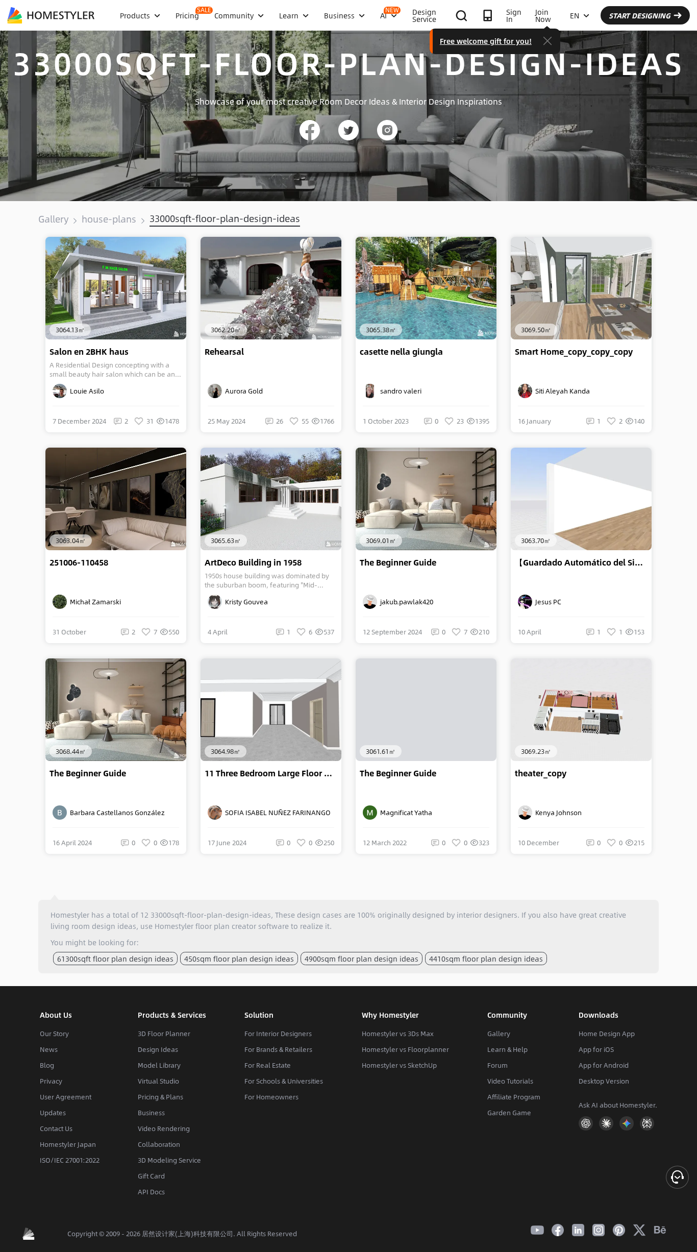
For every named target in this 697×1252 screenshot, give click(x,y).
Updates (53, 1113)
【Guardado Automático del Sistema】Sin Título (583, 562)
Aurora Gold (242, 391)
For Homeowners (271, 1097)
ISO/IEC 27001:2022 (69, 1160)
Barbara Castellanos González (116, 812)
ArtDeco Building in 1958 (253, 562)
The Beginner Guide (398, 562)
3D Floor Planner (164, 1033)
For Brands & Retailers (278, 1049)
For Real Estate (267, 1065)
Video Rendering (164, 1128)
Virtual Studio (158, 1081)
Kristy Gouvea (245, 602)
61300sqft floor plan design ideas (115, 958)
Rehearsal (224, 351)
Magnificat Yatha (404, 812)
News (49, 1049)
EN (574, 15)
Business (151, 1113)
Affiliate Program (513, 1097)
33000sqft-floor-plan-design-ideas (225, 218)
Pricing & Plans (160, 1097)
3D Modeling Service (169, 1160)
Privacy (51, 1081)
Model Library (159, 1065)
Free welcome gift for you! (486, 41)
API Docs (151, 1192)
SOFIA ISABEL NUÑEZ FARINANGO (276, 812)
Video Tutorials (510, 1081)
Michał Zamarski (94, 602)
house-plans (109, 219)
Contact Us (56, 1128)
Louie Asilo (85, 391)
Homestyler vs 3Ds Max (398, 1033)
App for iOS (596, 1049)
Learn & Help (507, 1049)
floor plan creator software (242, 925)
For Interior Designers (278, 1033)
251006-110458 (78, 562)
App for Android (604, 1065)
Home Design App (607, 1033)
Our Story (54, 1033)
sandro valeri (399, 391)
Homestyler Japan (68, 1144)
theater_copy (540, 773)
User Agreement (65, 1097)
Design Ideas (158, 1049)
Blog (47, 1065)
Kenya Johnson (557, 812)
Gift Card (151, 1176)
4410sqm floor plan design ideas (486, 958)
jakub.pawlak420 (405, 602)
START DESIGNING (639, 15)
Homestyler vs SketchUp (399, 1065)
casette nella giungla (401, 351)
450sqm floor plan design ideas (239, 958)
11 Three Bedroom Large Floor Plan (273, 773)
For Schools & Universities (283, 1081)
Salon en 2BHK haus (89, 351)
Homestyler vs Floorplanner (405, 1049)
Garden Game (509, 1113)
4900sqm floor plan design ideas (361, 958)
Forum (497, 1065)
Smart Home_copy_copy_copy (574, 351)
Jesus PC (546, 602)
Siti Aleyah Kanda (561, 391)
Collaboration (159, 1144)
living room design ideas (93, 925)
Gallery (53, 219)
